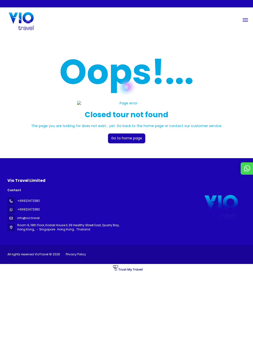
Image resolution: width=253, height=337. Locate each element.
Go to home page (126, 138)
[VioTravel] (220, 205)
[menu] (245, 20)
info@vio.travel (28, 218)
